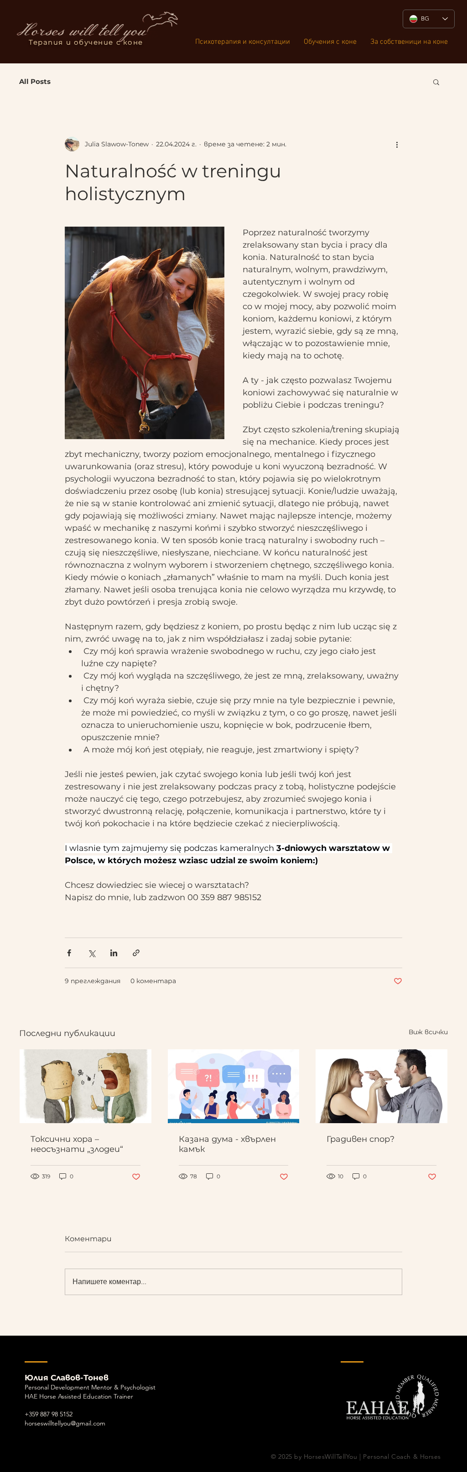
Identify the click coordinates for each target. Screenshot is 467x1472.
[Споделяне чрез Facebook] (69, 953)
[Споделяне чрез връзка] (136, 953)
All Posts (35, 82)
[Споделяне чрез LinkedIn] (113, 953)
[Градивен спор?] (381, 1086)
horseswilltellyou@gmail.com (65, 1423)
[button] (436, 81)
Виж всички (428, 1032)
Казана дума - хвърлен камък (227, 1144)
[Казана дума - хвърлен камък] (234, 1086)
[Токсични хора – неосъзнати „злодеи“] (85, 1086)
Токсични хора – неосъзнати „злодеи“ (77, 1144)
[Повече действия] (396, 144)
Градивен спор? (360, 1139)
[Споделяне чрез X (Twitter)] (91, 953)
